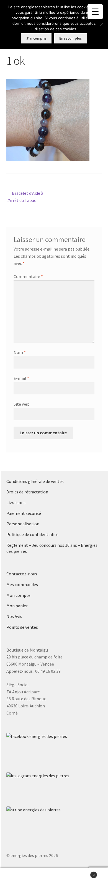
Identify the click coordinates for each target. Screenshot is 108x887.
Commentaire (28, 276)
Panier (83, 873)
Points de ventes (22, 627)
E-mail (21, 378)
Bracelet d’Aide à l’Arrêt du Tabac (24, 196)
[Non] (101, 24)
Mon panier (17, 605)
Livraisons (15, 502)
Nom (20, 352)
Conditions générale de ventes (35, 481)
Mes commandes (22, 584)
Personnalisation (22, 523)
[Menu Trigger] (95, 11)
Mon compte (18, 595)
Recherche (54, 877)
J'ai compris (36, 38)
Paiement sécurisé (23, 513)
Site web (22, 404)
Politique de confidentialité (32, 534)
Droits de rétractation (27, 492)
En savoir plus (70, 38)
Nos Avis (14, 616)
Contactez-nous (21, 573)
